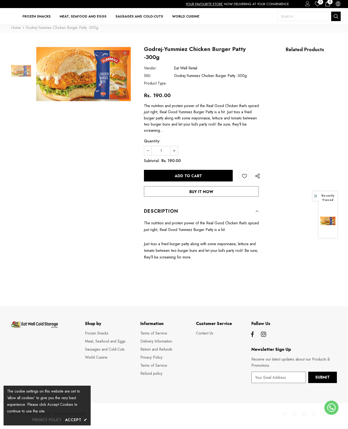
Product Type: (155, 83)
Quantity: (152, 141)
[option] (83, 74)
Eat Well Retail (185, 68)
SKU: (148, 75)
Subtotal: (152, 160)
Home (16, 27)
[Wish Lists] (244, 175)
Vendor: (150, 68)
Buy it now (201, 191)
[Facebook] (252, 334)
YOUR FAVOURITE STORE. (204, 4)
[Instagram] (263, 334)
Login (306, 5)
